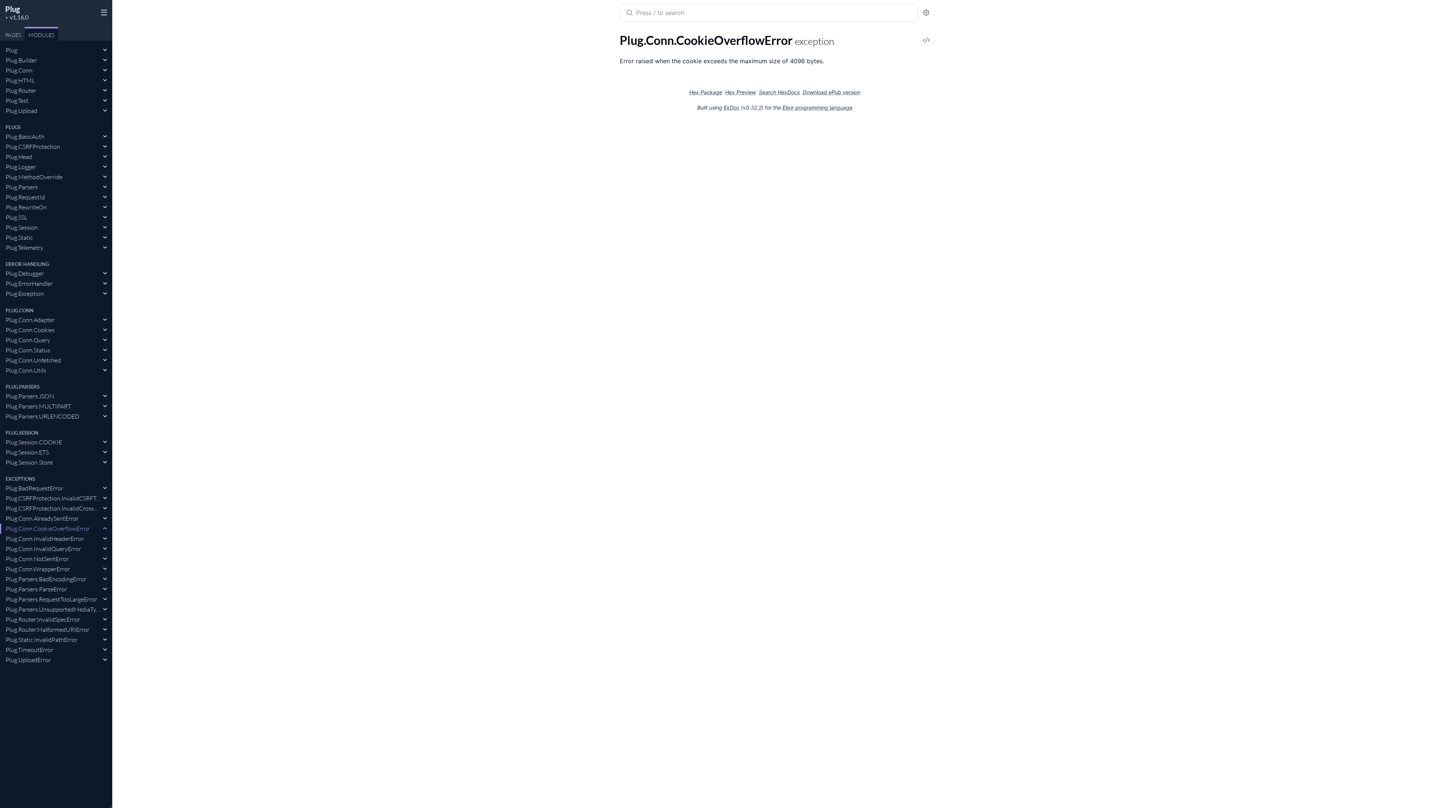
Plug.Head (19, 156)
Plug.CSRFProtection (33, 146)
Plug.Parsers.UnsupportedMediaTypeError (53, 609)
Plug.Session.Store (29, 462)
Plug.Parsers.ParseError (36, 589)
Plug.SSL (16, 217)
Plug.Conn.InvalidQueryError (43, 549)
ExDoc (731, 107)
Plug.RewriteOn (26, 207)
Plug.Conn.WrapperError (38, 569)
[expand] (105, 50)
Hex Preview (740, 92)
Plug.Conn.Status (28, 350)
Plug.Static (19, 237)
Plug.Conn (19, 70)
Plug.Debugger (25, 273)
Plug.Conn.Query (28, 340)
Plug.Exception (25, 293)
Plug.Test (17, 100)
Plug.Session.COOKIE (34, 442)
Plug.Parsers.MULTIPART (38, 406)
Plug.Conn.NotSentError (37, 559)
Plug (12, 8)
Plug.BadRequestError (34, 488)
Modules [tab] (41, 35)
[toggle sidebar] (102, 12)
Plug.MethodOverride (34, 177)
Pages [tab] (13, 35)
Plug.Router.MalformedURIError (47, 629)
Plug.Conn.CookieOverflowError (48, 528)
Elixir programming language (817, 107)
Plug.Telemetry (24, 247)
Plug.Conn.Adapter (30, 320)
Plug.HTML (20, 80)
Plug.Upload (21, 110)
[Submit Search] (629, 13)
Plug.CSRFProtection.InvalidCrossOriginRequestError (53, 508)
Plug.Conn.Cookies (30, 330)
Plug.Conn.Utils (26, 370)
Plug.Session (22, 227)
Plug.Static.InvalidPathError (41, 639)
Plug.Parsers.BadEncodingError (46, 579)
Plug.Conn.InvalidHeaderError (45, 538)
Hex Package (705, 92)
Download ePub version (831, 92)
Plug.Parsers (22, 187)
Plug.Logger (21, 167)
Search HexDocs (779, 92)
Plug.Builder (21, 60)
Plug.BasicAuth (25, 136)
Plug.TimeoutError (29, 650)
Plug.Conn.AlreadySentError (42, 518)
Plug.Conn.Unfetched (33, 360)
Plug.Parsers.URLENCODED (42, 416)
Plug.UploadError (28, 660)
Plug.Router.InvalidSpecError (43, 619)
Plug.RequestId (25, 197)
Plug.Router (21, 90)
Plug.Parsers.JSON (30, 396)
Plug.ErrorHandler (29, 283)
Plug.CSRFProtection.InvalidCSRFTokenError (53, 498)
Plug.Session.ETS (27, 452)
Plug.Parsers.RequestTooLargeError (51, 599)
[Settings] (926, 13)
